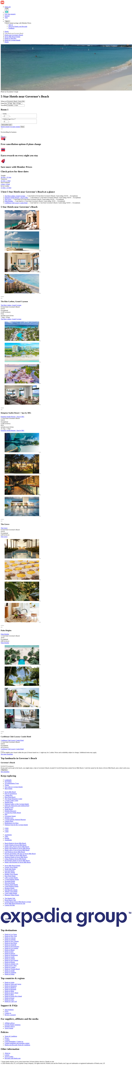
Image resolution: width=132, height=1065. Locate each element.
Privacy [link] (7, 1038)
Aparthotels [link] (8, 840)
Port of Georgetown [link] (11, 793)
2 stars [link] (7, 831)
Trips (6, 17)
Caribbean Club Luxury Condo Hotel (16, 203)
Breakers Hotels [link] (9, 888)
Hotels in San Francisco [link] (12, 946)
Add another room (6, 124)
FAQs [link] (6, 1011)
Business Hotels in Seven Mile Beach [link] (16, 857)
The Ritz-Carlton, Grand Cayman (15, 196)
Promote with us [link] (10, 1026)
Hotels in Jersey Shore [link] (11, 993)
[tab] (8, 780)
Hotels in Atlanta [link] (10, 958)
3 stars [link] (7, 830)
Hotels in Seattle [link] (10, 971)
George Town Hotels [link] (11, 867)
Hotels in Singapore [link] (11, 986)
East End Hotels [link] (9, 871)
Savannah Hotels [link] (10, 881)
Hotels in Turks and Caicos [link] (13, 984)
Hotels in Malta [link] (9, 991)
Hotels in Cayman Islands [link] (12, 40)
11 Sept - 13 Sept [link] (6, 188)
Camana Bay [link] (9, 795)
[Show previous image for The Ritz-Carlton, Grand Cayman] (1, 296)
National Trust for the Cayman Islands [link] (16, 825)
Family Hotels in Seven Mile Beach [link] (15, 845)
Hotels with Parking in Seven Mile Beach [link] (17, 848)
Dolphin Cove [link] (9, 818)
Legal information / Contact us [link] (14, 1041)
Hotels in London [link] (10, 967)
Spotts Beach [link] (9, 809)
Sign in (7, 21)
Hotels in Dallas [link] (9, 974)
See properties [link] (5, 772)
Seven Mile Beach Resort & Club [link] (15, 903)
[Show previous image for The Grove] (1, 519)
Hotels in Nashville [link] (10, 945)
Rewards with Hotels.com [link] (12, 1058)
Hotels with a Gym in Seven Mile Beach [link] (17, 850)
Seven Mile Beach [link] (10, 792)
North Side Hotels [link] (10, 869)
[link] (25, 28)
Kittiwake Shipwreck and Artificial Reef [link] (17, 806)
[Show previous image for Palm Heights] (1, 625)
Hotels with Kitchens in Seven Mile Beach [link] (18, 862)
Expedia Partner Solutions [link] (12, 1025)
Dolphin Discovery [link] (10, 811)
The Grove (8, 199)
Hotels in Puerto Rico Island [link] (13, 996)
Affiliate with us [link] (9, 1023)
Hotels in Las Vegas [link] (11, 934)
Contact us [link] (8, 1013)
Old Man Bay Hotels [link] (11, 890)
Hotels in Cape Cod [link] (11, 1001)
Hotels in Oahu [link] (9, 1000)
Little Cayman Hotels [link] (11, 878)
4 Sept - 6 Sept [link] (5, 184)
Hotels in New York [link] (11, 936)
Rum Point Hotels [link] (10, 876)
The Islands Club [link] (10, 898)
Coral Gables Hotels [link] (11, 893)
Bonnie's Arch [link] (9, 807)
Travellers (4, 105)
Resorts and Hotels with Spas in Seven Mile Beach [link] (20, 853)
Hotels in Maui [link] (9, 994)
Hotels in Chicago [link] (10, 938)
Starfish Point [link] (9, 802)
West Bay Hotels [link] (10, 872)
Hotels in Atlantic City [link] (11, 964)
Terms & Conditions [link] (11, 1036)
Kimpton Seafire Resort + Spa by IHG (16, 197)
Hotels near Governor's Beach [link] (14, 35)
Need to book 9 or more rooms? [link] (10, 127)
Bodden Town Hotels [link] (11, 874)
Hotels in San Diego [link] (11, 943)
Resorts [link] (7, 838)
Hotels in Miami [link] (9, 950)
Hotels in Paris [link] (9, 952)
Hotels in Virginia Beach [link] (12, 969)
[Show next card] (3, 751)
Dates (2, 103)
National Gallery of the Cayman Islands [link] (17, 804)
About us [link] (7, 1053)
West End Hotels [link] (10, 883)
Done (22, 127)
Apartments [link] (8, 835)
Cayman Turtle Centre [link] (11, 800)
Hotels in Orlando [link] (10, 939)
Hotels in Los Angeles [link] (11, 948)
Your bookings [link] (9, 1009)
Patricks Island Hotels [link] (11, 884)
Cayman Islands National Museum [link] (15, 819)
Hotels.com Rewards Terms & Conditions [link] (17, 1045)
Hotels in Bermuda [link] (10, 989)
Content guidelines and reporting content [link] (17, 1043)
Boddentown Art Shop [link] (11, 823)
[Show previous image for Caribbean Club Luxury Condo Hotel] (1, 731)
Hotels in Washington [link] (11, 955)
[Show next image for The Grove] (3, 519)
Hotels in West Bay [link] (10, 38)
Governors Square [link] (10, 816)
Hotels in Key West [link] (11, 965)
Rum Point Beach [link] (10, 797)
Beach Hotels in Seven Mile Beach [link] (15, 843)
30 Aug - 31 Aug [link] (6, 177)
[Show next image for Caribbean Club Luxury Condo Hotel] (3, 731)
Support (7, 16)
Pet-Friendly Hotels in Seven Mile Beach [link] (17, 860)
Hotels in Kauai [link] (9, 998)
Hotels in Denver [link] (10, 953)
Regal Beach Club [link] (10, 900)
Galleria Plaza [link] (9, 821)
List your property (10, 14)
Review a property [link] (10, 1015)
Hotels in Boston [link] (10, 962)
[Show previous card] (1, 751)
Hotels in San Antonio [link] (11, 960)
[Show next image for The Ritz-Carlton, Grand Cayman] (3, 296)
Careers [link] (7, 1055)
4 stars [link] (7, 828)
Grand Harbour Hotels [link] (11, 886)
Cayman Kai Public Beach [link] (13, 812)
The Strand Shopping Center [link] (13, 799)
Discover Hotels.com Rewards (18, 26)
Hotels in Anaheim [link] (10, 972)
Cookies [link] (7, 1040)
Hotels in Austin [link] (9, 957)
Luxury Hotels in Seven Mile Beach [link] (16, 855)
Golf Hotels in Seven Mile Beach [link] (15, 852)
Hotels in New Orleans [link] (12, 941)
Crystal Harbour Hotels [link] (12, 879)
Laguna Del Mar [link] (10, 905)
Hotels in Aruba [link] (9, 982)
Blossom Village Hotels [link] (12, 895)
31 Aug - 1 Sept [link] (5, 181)
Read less (4, 770)
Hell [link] (6, 814)
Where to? (4, 101)
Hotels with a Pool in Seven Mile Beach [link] (17, 847)
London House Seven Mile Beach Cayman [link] (18, 902)
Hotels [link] (7, 31)
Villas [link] (6, 836)
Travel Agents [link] (9, 1028)
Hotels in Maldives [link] (10, 987)
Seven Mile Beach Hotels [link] (12, 37)
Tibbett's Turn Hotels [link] (11, 891)
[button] (66, 776)
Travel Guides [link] (9, 1056)
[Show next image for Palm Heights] (3, 625)
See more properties (7, 754)
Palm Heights (9, 201)
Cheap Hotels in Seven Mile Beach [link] (15, 859)
